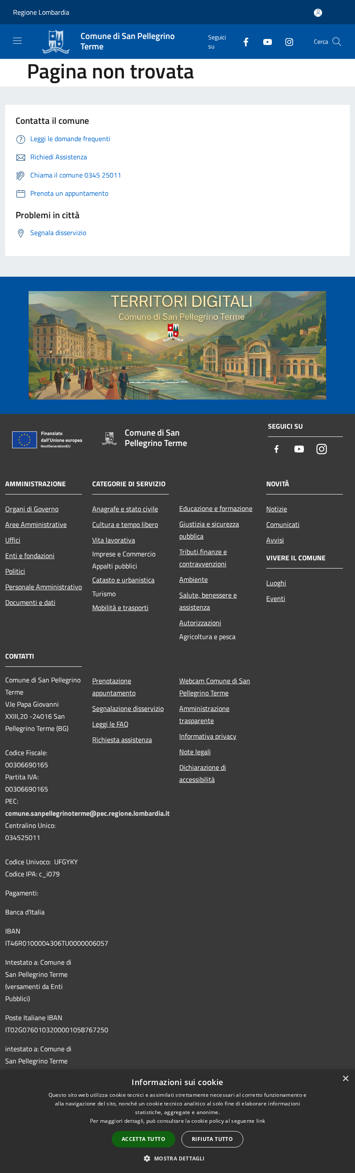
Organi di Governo (31, 509)
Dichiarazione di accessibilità (202, 773)
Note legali (195, 751)
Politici (15, 571)
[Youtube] (264, 41)
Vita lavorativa (113, 540)
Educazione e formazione (215, 508)
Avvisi (275, 540)
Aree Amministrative (36, 524)
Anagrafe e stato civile (125, 509)
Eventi (275, 598)
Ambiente (193, 579)
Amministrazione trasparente (204, 714)
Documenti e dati (30, 602)
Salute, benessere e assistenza (208, 601)
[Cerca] (337, 41)
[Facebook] (242, 41)
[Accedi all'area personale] (318, 13)
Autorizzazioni (200, 622)
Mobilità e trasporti (120, 607)
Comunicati (283, 524)
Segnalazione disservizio (128, 708)
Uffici (12, 540)
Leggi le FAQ (110, 724)
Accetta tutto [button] (143, 1139)
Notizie (276, 509)
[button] (177, 1158)
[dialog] (177, 1121)
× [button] (345, 1079)
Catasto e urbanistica (123, 580)
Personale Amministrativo (43, 587)
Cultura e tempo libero (125, 524)
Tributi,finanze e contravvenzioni (203, 557)
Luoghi (276, 583)
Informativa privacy (207, 736)
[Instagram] (285, 41)
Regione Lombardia (41, 12)
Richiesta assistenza (122, 739)
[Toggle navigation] (17, 41)
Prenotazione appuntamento (114, 686)
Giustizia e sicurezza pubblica (209, 530)
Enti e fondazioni (30, 555)
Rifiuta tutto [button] (212, 1139)
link (260, 1121)
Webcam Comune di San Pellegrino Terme (214, 686)
